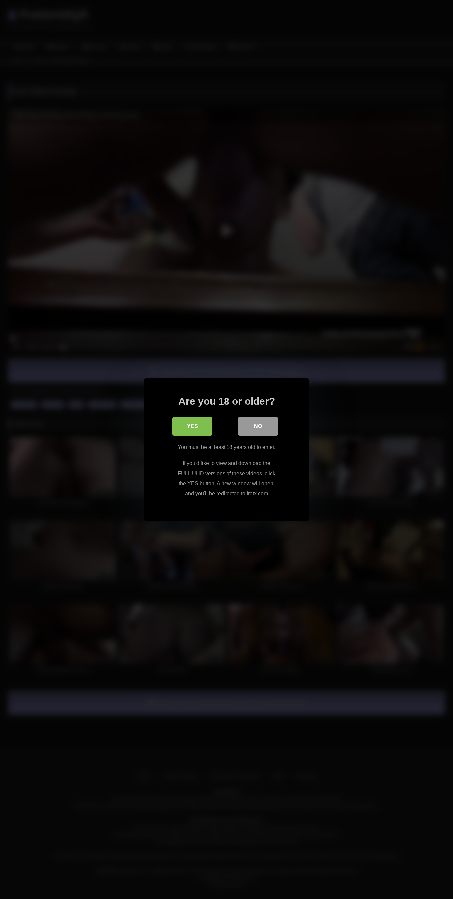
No (258, 426)
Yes (192, 426)
